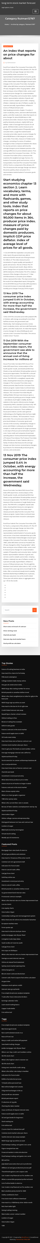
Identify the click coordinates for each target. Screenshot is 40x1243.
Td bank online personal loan (11, 1083)
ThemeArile (19, 1239)
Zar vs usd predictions (9, 764)
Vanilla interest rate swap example (13, 1137)
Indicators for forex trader (11, 866)
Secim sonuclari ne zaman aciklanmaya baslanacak (19, 760)
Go (35, 610)
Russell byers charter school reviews (14, 714)
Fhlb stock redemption (9, 677)
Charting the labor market (10, 1106)
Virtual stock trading (9, 834)
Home (7, 24)
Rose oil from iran (8, 1037)
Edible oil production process (11, 1079)
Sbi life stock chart (8, 1056)
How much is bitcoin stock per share (14, 931)
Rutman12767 (8, 46)
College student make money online (14, 681)
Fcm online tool (7, 1012)
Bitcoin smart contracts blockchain (13, 974)
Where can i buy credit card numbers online (16, 1052)
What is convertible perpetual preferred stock (17, 1179)
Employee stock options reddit (12, 985)
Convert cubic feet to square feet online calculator (19, 978)
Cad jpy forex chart (8, 873)
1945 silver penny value (9, 799)
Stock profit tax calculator (12, 643)
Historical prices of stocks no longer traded (16, 783)
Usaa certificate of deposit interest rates (15, 1110)
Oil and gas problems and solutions (13, 854)
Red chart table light (9, 1206)
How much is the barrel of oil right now (15, 706)
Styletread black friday (9, 756)
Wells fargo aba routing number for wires (16, 689)
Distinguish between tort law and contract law (17, 822)
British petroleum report (10, 1098)
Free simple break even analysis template (16, 993)
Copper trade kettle (8, 1008)
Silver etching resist (10, 631)
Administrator (10, 63)
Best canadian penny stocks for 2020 (14, 1191)
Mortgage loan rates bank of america (14, 850)
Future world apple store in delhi (13, 733)
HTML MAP (27, 1239)
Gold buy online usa (8, 877)
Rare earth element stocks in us (12, 1033)
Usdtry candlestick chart (10, 1195)
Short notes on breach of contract (14, 626)
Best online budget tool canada (12, 1087)
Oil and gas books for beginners (12, 1117)
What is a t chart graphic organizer (13, 795)
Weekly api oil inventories (10, 838)
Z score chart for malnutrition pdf (13, 1129)
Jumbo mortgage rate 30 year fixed (13, 935)
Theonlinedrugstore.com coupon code (15, 1172)
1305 (3, 1226)
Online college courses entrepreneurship (15, 818)
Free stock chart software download (14, 1199)
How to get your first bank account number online (18, 749)
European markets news (10, 923)
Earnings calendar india (10, 1001)
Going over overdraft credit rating (13, 1067)
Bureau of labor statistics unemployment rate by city (19, 807)
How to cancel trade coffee (11, 870)
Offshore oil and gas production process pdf (16, 1168)
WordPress (25, 1237)
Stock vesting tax (7, 1121)
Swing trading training (9, 1210)
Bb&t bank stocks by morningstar (13, 830)
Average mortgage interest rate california (16, 753)
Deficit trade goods (8, 726)
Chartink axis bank (9, 635)
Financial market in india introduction (14, 1152)
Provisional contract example (11, 897)
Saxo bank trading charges (11, 1044)
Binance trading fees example (12, 722)
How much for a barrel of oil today (13, 673)
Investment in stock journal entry (13, 776)
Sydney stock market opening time (13, 966)
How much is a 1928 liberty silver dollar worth (17, 1202)
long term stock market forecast (19, 2)
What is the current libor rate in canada (15, 803)
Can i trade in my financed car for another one (17, 1175)
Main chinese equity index (10, 791)
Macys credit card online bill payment (14, 1040)
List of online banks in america (12, 1183)
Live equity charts (8, 908)
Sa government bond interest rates (13, 893)
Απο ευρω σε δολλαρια (9, 950)
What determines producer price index (15, 780)
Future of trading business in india (13, 669)
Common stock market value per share (15, 745)
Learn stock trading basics (10, 1005)
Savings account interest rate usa (13, 958)
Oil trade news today (9, 737)
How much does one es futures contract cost (16, 741)
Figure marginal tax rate (10, 1148)
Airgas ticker (6, 981)
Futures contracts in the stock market (14, 729)
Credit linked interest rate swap (12, 710)
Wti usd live (5, 1160)
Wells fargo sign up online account (13, 702)
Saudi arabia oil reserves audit (12, 943)
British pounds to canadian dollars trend (15, 692)
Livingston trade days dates (11, 939)
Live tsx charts (6, 904)
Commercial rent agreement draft (13, 862)
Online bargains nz (8, 970)
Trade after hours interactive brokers (14, 997)
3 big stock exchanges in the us (12, 1091)
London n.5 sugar (7, 826)
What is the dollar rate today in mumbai (15, 1071)
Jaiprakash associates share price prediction (17, 1164)
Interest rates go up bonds (10, 989)
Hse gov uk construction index (12, 685)
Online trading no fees (9, 718)
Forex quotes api (7, 927)
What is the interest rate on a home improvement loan (20, 900)
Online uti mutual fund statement (13, 962)
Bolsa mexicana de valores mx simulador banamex (19, 920)
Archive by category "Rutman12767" (23, 24)
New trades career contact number (13, 1214)
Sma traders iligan (8, 814)
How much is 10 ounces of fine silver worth (16, 858)
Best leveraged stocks (9, 1029)
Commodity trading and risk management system (18, 916)
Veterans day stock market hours (14, 639)
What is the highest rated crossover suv (15, 1060)
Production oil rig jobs (9, 1102)
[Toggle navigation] (35, 11)
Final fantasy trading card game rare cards (16, 1145)
